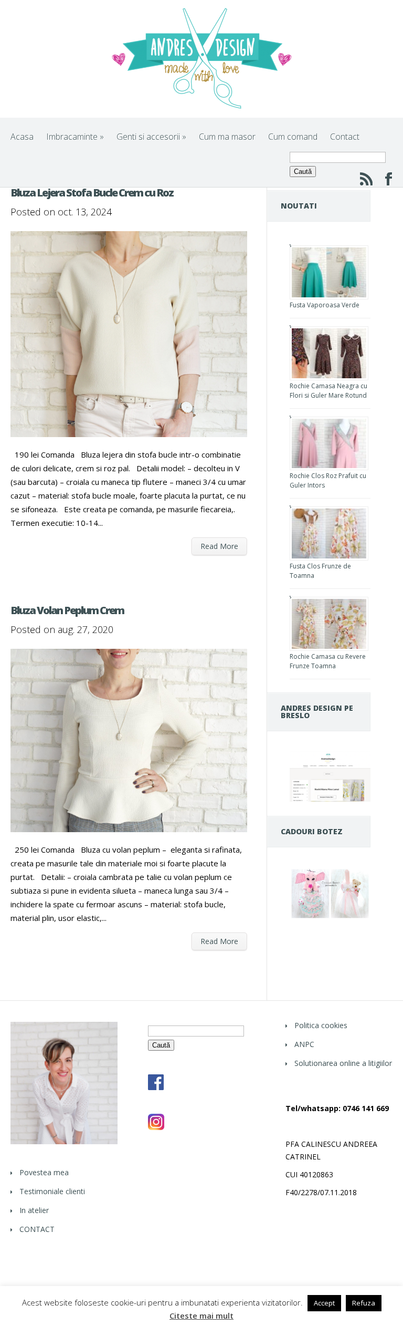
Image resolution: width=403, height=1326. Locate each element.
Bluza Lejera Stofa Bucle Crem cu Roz (91, 192)
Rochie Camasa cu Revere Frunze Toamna (328, 661)
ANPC (304, 1044)
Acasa (22, 136)
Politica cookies (320, 1025)
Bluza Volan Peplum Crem (67, 610)
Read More (219, 546)
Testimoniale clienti (52, 1191)
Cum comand (292, 136)
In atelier (34, 1210)
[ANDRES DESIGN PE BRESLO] (330, 799)
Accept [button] (324, 1303)
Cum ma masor (227, 136)
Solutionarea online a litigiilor (343, 1063)
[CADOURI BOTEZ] (330, 917)
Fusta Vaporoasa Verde (324, 305)
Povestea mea (44, 1172)
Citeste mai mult (201, 1316)
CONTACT (37, 1229)
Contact (344, 136)
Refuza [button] (363, 1303)
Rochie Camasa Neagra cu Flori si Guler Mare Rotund (328, 390)
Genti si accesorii (151, 136)
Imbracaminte (75, 136)
